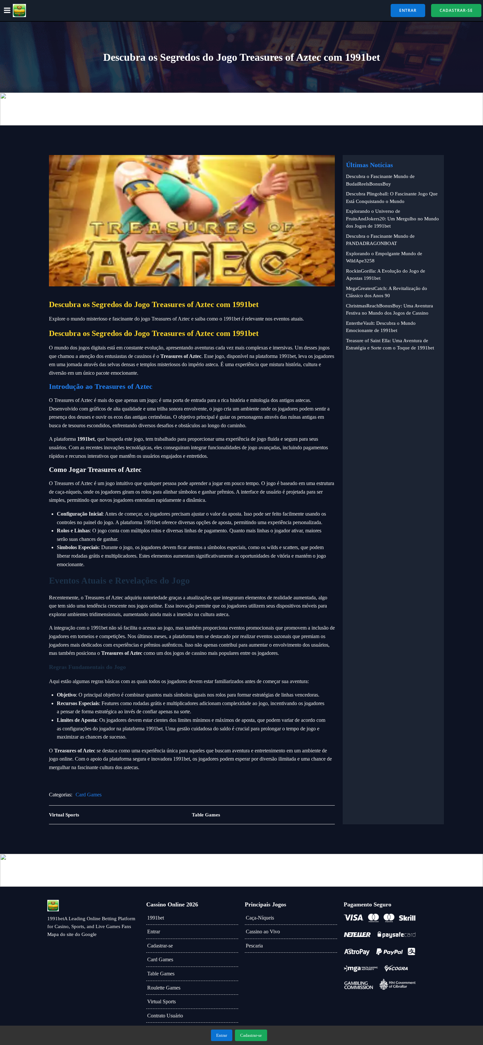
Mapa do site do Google (72, 934)
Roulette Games (163, 987)
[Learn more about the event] (241, 109)
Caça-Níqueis (260, 918)
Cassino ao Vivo (263, 931)
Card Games (89, 794)
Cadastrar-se (160, 945)
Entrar (153, 931)
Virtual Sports (161, 1001)
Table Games (160, 973)
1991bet (155, 918)
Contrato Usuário (165, 1015)
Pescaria (254, 945)
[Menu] (7, 10)
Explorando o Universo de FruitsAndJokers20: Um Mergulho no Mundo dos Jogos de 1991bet (392, 219)
